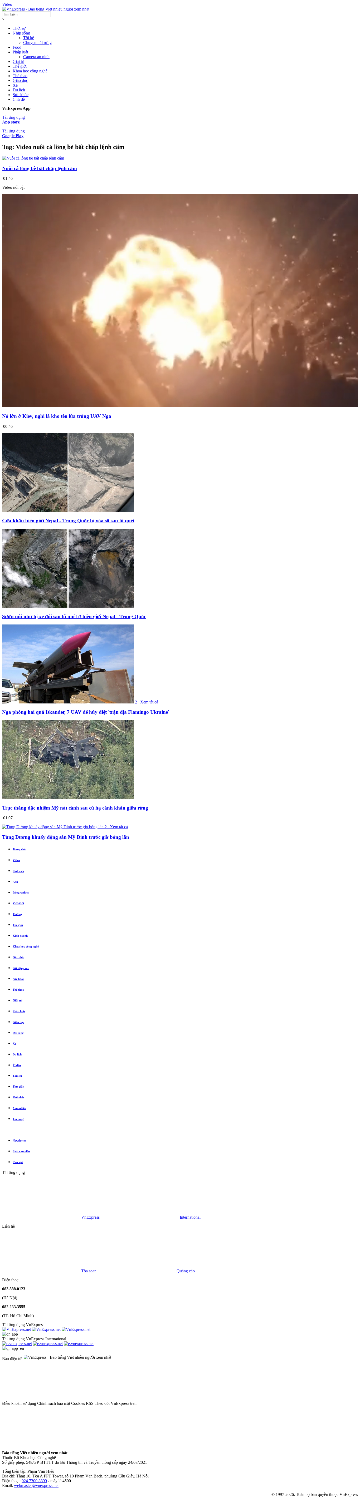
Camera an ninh (36, 56)
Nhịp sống (21, 33)
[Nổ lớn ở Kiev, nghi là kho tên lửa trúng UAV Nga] (180, 406)
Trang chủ (19, 849)
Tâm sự (17, 1075)
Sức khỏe (20, 94)
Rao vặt (18, 1162)
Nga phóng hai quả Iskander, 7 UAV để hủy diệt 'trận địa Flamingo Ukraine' (85, 712)
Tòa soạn (89, 1271)
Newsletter (19, 1140)
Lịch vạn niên (21, 1151)
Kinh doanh (20, 935)
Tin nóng (18, 1118)
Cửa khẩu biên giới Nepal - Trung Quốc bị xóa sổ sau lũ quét (68, 520)
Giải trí (18, 61)
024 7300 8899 (34, 1481)
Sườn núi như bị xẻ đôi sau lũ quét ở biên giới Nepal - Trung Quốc (74, 616)
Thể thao (20, 75)
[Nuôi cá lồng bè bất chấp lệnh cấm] (33, 158)
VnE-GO (18, 903)
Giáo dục (20, 80)
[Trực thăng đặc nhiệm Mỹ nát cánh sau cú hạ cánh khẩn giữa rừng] (68, 797)
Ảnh (15, 881)
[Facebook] (177, 1403)
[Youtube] (41, 1444)
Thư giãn (18, 1086)
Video (7, 4)
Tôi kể (28, 38)
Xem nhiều (19, 1108)
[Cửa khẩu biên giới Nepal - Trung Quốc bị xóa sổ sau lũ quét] (68, 510)
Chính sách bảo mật (53, 1403)
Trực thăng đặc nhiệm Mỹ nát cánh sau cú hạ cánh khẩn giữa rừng (75, 808)
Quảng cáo (186, 1271)
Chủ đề (19, 99)
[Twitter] (257, 1403)
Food (17, 47)
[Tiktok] (121, 1444)
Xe (15, 85)
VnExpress (90, 1217)
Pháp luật (20, 52)
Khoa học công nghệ (30, 71)
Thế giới (20, 66)
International (190, 1217)
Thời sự (19, 28)
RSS (90, 1403)
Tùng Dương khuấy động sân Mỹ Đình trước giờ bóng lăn (65, 837)
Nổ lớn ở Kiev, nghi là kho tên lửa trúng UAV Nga (56, 416)
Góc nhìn (18, 957)
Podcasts (18, 870)
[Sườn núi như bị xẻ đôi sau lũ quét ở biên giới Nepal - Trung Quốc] (68, 606)
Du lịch (19, 90)
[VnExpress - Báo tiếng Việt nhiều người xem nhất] (45, 9)
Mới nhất (18, 1097)
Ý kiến (17, 1065)
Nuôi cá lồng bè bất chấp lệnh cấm (39, 168)
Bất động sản (21, 968)
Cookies (78, 1403)
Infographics (21, 892)
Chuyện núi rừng (37, 42)
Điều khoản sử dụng (19, 1403)
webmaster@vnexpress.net (36, 1485)
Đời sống (18, 1032)
